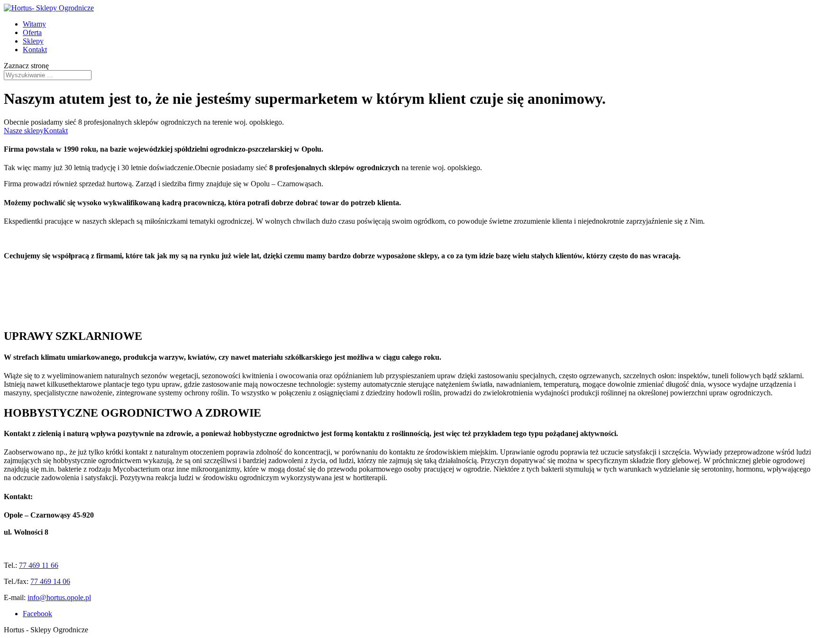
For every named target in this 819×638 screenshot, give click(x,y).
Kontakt (35, 50)
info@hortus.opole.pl (59, 597)
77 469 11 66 (38, 565)
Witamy (34, 24)
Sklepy (33, 41)
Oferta (32, 32)
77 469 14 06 (50, 581)
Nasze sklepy (24, 131)
